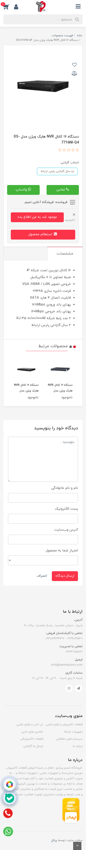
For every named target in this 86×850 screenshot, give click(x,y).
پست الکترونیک (66, 508)
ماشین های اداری (32, 732)
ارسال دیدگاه (64, 576)
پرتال (54, 840)
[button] (8, 7)
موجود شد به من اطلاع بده (37, 217)
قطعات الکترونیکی (31, 739)
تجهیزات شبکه (73, 732)
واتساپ (22, 189)
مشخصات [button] (65, 253)
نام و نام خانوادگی (64, 488)
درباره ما (78, 746)
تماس (61, 189)
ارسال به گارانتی (33, 746)
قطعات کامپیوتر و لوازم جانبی (64, 724)
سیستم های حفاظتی (69, 739)
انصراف (42, 576)
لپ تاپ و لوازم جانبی (30, 724)
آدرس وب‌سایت (66, 529)
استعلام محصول (40, 234)
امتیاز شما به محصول (62, 550)
